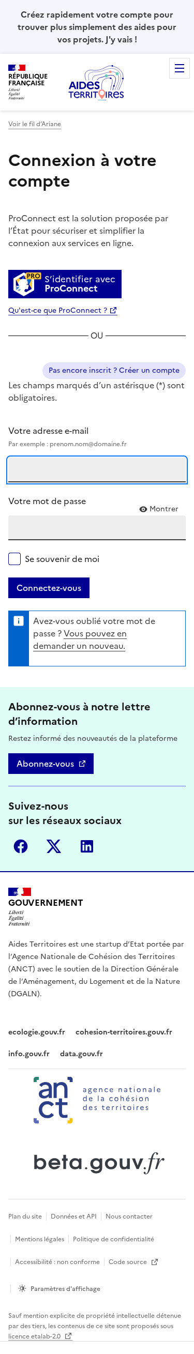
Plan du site (25, 1216)
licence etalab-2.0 (35, 1336)
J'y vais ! (121, 39)
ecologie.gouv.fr (36, 1032)
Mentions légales (39, 1239)
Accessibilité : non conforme (57, 1262)
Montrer (164, 509)
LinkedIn (86, 846)
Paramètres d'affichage (65, 1289)
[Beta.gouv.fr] (97, 1163)
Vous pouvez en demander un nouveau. (80, 639)
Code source (128, 1262)
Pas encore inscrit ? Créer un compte (114, 370)
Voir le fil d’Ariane (34, 124)
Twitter (53, 846)
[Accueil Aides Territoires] (97, 82)
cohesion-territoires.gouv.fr (124, 1032)
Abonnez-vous (45, 763)
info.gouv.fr (29, 1053)
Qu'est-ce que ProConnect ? (57, 310)
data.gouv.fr (81, 1053)
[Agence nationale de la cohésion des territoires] (97, 1100)
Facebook (20, 846)
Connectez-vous (49, 588)
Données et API (74, 1216)
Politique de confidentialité (113, 1239)
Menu (179, 68)
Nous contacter (129, 1216)
